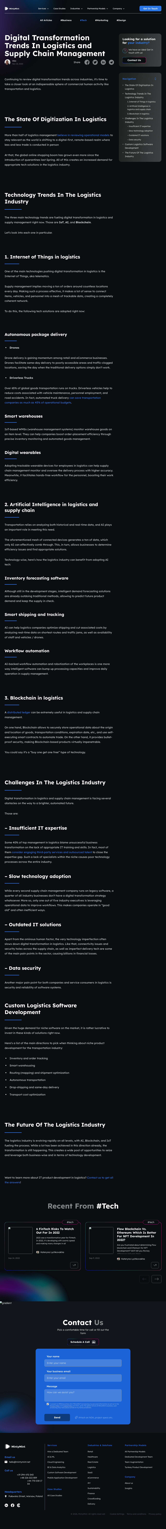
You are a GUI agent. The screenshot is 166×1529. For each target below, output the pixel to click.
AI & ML (51, 1457)
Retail (90, 1451)
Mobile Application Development (62, 1477)
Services (42, 8)
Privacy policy (155, 1514)
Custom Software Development (61, 1472)
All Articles (46, 20)
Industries (75, 8)
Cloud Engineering (55, 1462)
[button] (156, 1279)
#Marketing (101, 20)
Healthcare (93, 1457)
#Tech (83, 20)
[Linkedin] (6, 1506)
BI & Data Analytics (56, 1467)
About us (129, 1483)
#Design (121, 20)
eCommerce (93, 1477)
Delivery (91, 1504)
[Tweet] (95, 62)
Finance (91, 1493)
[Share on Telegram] (111, 62)
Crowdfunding (94, 1498)
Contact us (134, 60)
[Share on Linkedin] (103, 62)
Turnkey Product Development (138, 1467)
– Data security (134, 139)
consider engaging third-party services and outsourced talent (52, 852)
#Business (66, 20)
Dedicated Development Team (139, 1457)
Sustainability (94, 1488)
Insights (128, 1488)
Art (89, 1483)
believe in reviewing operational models (83, 135)
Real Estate (93, 1462)
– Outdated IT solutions (138, 135)
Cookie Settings (117, 1514)
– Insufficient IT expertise (139, 126)
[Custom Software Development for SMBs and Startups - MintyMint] (12, 8)
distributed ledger (18, 712)
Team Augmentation (134, 1462)
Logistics (92, 1467)
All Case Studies (54, 1495)
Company (117, 8)
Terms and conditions (136, 1514)
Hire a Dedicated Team (57, 1451)
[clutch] (18, 1506)
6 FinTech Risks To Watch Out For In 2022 (55, 1230)
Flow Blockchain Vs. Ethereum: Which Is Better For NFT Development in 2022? (136, 1234)
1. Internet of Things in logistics (141, 101)
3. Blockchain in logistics (138, 113)
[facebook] (12, 1506)
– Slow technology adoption (140, 131)
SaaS (90, 1472)
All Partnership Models (135, 1451)
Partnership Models (96, 8)
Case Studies (59, 8)
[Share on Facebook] (87, 62)
